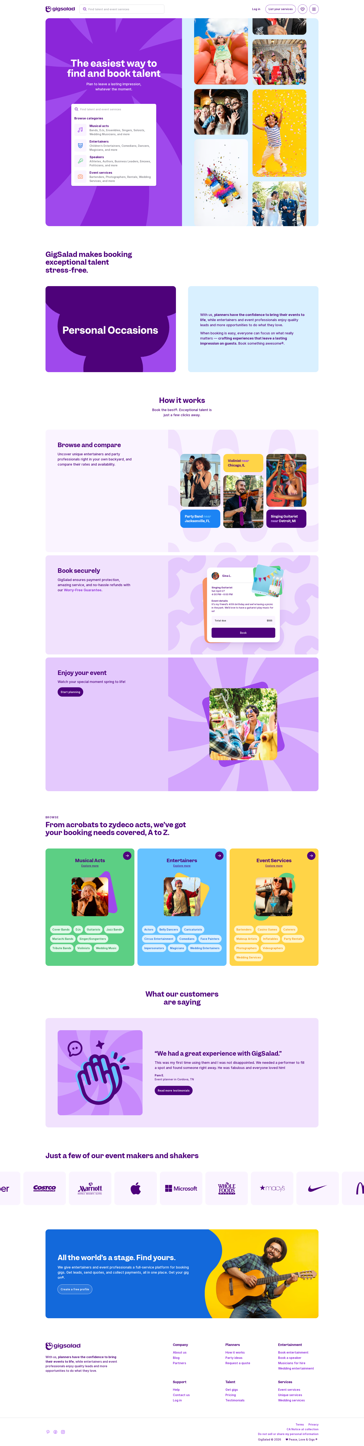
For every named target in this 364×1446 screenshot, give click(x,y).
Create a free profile (75, 1289)
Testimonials (235, 1400)
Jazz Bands (114, 929)
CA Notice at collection (302, 1429)
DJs (78, 929)
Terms (300, 1424)
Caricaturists (193, 929)
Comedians (187, 938)
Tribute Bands (61, 948)
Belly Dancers (168, 929)
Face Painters (210, 938)
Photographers (246, 948)
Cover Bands (61, 929)
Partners (179, 1363)
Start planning (70, 692)
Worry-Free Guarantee (82, 590)
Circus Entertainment (158, 938)
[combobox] (124, 9)
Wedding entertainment (296, 1368)
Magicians (177, 948)
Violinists (83, 948)
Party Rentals (293, 938)
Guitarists (93, 929)
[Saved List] (302, 9)
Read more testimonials (174, 1090)
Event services (289, 1390)
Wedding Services (248, 957)
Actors (148, 929)
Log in (256, 9)
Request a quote (237, 1363)
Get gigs (231, 1390)
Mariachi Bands (62, 938)
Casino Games (267, 929)
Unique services (290, 1395)
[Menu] (313, 9)
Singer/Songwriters (92, 938)
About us (180, 1352)
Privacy (313, 1424)
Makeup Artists (246, 938)
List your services (281, 9)
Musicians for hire (291, 1363)
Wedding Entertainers (205, 948)
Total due (220, 620)
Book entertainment (293, 1352)
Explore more (90, 865)
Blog (176, 1358)
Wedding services (291, 1400)
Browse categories (88, 118)
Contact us (181, 1395)
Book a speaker (289, 1358)
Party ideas (233, 1358)
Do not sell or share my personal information (288, 1434)
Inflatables (270, 938)
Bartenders (244, 929)
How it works (235, 1352)
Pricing (230, 1395)
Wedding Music (106, 948)
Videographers (273, 948)
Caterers (289, 929)
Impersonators (154, 948)
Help (176, 1390)
